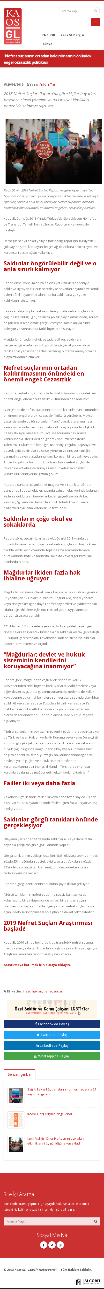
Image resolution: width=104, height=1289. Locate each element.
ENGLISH (48, 35)
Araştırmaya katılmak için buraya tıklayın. (37, 965)
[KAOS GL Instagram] (60, 1245)
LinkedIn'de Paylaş (53, 1045)
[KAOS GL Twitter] (52, 1245)
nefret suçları (53, 991)
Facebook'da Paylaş (53, 1024)
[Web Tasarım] (88, 1281)
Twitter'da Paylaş (53, 1034)
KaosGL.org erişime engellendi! (50, 1114)
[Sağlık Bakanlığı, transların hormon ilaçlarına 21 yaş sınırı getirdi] (16, 1095)
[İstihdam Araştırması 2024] (52, 1007)
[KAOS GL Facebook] (43, 1245)
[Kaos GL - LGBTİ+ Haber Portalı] (14, 26)
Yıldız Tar (48, 84)
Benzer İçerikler (19, 1074)
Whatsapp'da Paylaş (53, 1056)
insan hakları (32, 991)
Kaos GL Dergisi (72, 35)
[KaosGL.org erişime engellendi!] (16, 1119)
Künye (47, 44)
